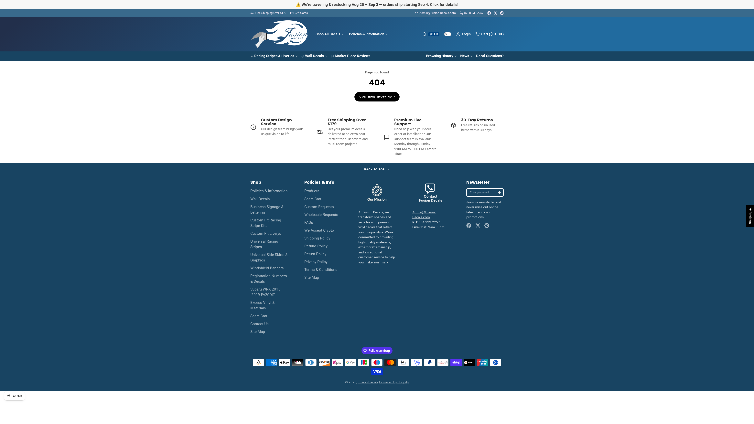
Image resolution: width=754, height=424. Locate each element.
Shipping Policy (317, 238)
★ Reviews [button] (750, 216)
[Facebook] (489, 13)
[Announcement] (377, 4)
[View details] (277, 127)
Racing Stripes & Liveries (274, 56)
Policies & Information (366, 34)
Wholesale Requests (321, 215)
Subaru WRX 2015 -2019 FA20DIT (265, 292)
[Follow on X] (495, 13)
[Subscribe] (499, 192)
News (464, 56)
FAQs (308, 222)
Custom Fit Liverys (265, 233)
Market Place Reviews (352, 56)
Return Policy (315, 254)
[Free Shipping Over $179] (268, 13)
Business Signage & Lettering (267, 210)
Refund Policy (316, 246)
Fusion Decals (368, 382)
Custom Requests (319, 207)
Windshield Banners (267, 268)
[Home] (279, 34)
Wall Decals (314, 56)
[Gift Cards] (299, 13)
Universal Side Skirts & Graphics (269, 257)
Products (311, 191)
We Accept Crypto (319, 230)
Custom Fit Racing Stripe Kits (265, 223)
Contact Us (259, 324)
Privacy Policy (316, 262)
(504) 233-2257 (473, 13)
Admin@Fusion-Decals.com (437, 13)
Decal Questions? (490, 56)
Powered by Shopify (394, 382)
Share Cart (258, 316)
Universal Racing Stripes (264, 244)
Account (463, 34)
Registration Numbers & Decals (268, 279)
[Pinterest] (502, 13)
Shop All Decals (328, 34)
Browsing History (439, 56)
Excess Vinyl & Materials (262, 305)
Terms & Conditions (320, 270)
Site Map (257, 332)
